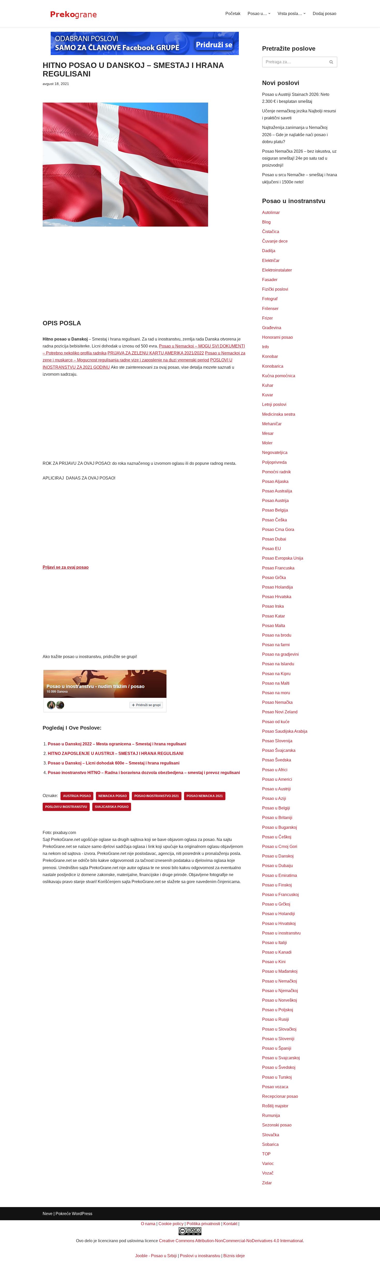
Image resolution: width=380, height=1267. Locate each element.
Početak (232, 13)
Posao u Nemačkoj (279, 981)
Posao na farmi (276, 645)
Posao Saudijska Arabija (284, 731)
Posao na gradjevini (280, 654)
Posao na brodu (276, 635)
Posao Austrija (275, 500)
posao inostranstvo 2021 (156, 796)
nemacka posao (112, 796)
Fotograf (269, 299)
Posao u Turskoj (277, 1077)
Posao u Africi (274, 770)
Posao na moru (276, 693)
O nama (148, 1224)
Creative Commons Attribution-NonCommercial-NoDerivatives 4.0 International (231, 1241)
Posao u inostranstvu (281, 933)
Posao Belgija (275, 510)
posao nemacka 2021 (205, 796)
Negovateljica (274, 452)
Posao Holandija (277, 587)
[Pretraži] (331, 62)
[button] (269, 13)
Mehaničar (272, 424)
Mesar (267, 433)
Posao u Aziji (274, 798)
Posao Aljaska (275, 481)
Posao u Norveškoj (279, 1000)
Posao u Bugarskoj (279, 827)
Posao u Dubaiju (277, 865)
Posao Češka (274, 520)
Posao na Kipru (276, 673)
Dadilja (268, 251)
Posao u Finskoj (277, 885)
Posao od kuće (276, 722)
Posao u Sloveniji (278, 1039)
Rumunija (271, 1115)
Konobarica (272, 366)
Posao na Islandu (278, 664)
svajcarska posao (111, 807)
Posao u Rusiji (275, 1019)
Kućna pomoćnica (278, 376)
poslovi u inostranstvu (66, 807)
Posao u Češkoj (276, 837)
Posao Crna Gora (278, 529)
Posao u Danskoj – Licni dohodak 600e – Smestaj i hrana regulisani (113, 763)
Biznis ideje (234, 1256)
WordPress (82, 1213)
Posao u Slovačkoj (279, 1029)
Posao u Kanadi (277, 952)
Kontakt (230, 1224)
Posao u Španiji (276, 1048)
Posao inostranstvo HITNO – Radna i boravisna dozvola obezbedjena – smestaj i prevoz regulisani (144, 772)
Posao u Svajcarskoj (281, 1058)
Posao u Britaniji (277, 817)
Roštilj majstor (275, 1106)
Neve (47, 1213)
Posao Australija (277, 491)
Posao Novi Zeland (280, 712)
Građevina (271, 328)
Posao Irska (273, 606)
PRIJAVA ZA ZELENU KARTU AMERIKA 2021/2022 (156, 353)
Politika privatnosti (203, 1224)
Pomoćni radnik (276, 472)
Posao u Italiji (274, 942)
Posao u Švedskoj (278, 1067)
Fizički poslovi (275, 289)
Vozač (267, 1173)
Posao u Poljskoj (277, 1010)
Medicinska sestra (278, 414)
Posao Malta (273, 625)
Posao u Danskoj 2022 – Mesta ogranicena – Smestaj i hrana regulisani (117, 744)
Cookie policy (171, 1224)
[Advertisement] (145, 280)
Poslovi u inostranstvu (200, 1256)
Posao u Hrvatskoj (279, 923)
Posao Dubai (274, 539)
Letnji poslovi (274, 404)
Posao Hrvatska (276, 596)
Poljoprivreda (274, 462)
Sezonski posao (277, 1125)
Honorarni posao (277, 337)
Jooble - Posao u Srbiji (156, 1256)
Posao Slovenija (277, 741)
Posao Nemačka (277, 702)
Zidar (267, 1183)
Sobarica (270, 1144)
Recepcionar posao (280, 1096)
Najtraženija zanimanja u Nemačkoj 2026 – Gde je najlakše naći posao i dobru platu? (295, 134)
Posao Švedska (276, 760)
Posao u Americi (277, 779)
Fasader (269, 279)
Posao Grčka (274, 577)
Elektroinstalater (277, 270)
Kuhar (267, 385)
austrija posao (77, 796)
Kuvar (267, 395)
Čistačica (270, 231)
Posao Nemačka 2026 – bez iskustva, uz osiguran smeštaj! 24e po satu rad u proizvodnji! (299, 158)
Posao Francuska (278, 568)
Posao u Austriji (276, 789)
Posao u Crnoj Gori (279, 846)
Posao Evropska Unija (282, 558)
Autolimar (271, 212)
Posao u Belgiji (276, 808)
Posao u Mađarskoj (280, 971)
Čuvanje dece (275, 241)
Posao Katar (273, 616)
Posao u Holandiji (278, 913)
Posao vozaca (275, 1087)
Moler (267, 443)
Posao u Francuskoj (280, 894)
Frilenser (270, 308)
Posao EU (271, 548)
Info (265, 347)
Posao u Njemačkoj (280, 990)
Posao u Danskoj (278, 856)
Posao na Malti (276, 683)
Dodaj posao (324, 13)
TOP (266, 1154)
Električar (270, 260)
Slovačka (270, 1135)
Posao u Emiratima (279, 875)
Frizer (267, 318)
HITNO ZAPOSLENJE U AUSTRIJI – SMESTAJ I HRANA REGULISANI (115, 753)
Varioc (268, 1163)
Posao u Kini (274, 962)
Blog (266, 222)
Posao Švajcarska (278, 750)
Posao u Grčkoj (276, 904)
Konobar (270, 356)
